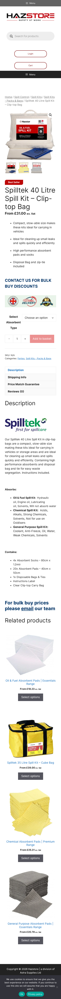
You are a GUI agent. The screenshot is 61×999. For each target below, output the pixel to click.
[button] (50, 115)
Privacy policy (35, 994)
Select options (30, 697)
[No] (57, 987)
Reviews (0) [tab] (16, 391)
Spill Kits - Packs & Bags (38, 358)
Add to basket (42, 338)
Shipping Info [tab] (17, 377)
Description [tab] (16, 370)
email (27, 608)
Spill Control (21, 97)
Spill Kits (36, 97)
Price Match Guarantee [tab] (23, 384)
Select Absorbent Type (13, 322)
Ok (21, 994)
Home (8, 97)
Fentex (21, 358)
